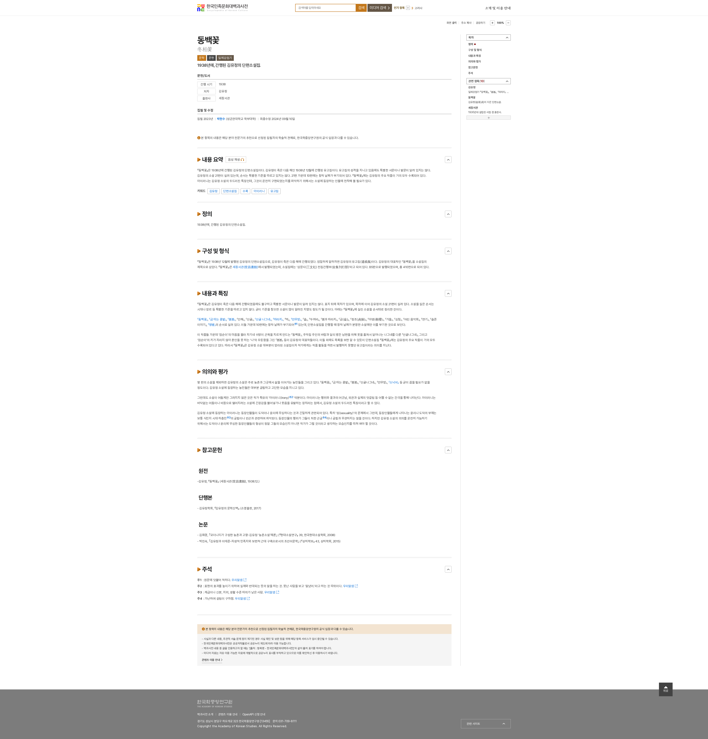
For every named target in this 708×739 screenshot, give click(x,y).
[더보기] (488, 118)
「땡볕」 (212, 325)
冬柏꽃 (204, 49)
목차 (471, 37)
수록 (245, 191)
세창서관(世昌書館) (245, 267)
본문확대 (492, 22)
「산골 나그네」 (263, 319)
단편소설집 (230, 191)
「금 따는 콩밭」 (217, 319)
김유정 (213, 191)
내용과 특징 (474, 55)
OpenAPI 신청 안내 (253, 714)
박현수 (221, 119)
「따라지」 (278, 319)
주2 (291, 397)
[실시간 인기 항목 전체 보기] (408, 8)
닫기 (448, 159)
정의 (470, 44)
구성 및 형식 (475, 50)
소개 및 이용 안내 (498, 8)
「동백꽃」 (202, 319)
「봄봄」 (231, 319)
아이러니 (259, 191)
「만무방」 (296, 319)
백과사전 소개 (205, 714)
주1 (296, 324)
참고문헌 (473, 67)
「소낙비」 (394, 382)
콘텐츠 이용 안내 (211, 660)
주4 (324, 417)
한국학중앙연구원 (214, 703)
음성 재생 (234, 159)
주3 (229, 417)
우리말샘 (237, 580)
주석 (470, 73)
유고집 (274, 191)
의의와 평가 (474, 61)
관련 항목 (476, 81)
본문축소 (508, 22)
